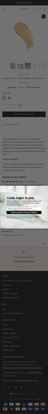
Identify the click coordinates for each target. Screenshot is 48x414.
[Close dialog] (45, 187)
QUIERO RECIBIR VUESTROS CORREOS (24, 212)
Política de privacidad (26, 218)
